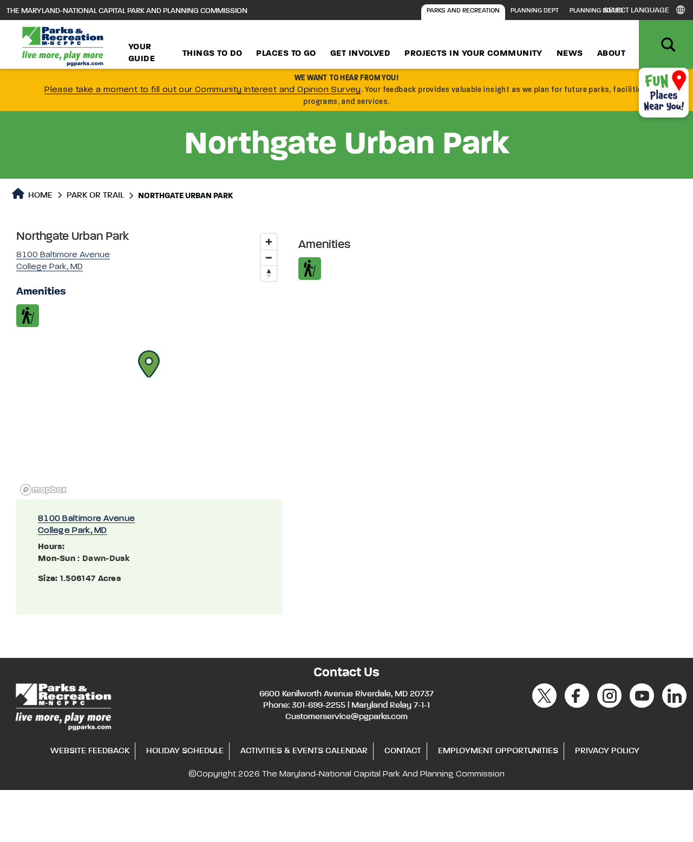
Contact (402, 751)
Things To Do (212, 53)
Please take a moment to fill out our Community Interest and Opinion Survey (202, 90)
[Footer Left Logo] (62, 705)
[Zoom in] (269, 242)
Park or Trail (95, 195)
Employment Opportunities (498, 751)
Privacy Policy (607, 751)
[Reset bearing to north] (269, 273)
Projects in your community (473, 53)
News (570, 53)
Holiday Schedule (185, 751)
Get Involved (360, 53)
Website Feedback (89, 751)
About (611, 53)
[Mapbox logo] (43, 490)
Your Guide (141, 53)
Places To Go (286, 53)
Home (39, 195)
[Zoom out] (269, 257)
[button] (149, 363)
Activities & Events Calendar (304, 751)
